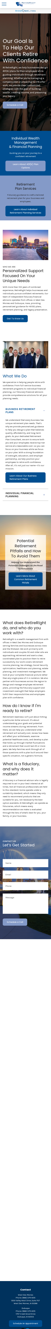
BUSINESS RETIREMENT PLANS (20, 411)
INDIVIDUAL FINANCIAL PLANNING (19, 495)
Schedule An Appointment (25, 1323)
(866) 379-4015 (28, 1298)
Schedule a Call (15, 105)
